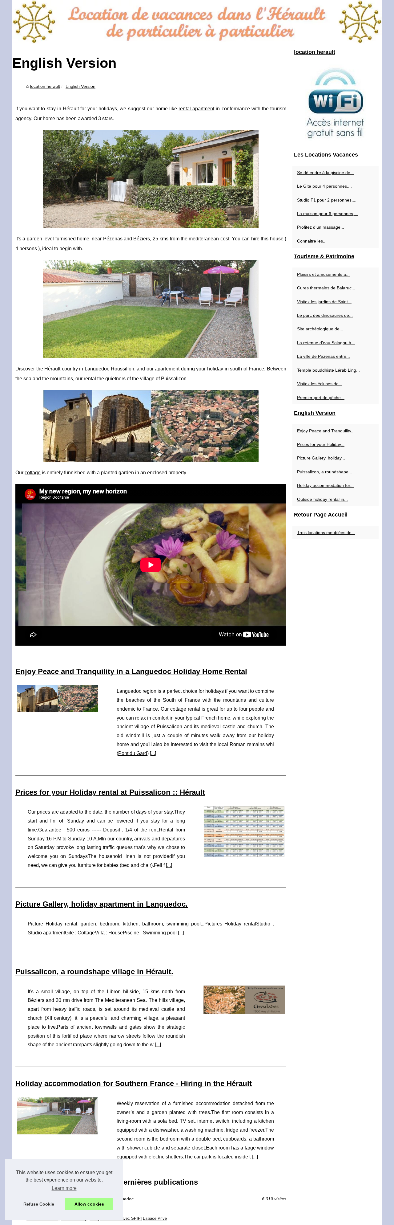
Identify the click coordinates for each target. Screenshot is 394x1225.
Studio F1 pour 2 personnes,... (326, 200)
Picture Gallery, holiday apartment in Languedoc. (101, 904)
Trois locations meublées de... (326, 532)
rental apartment (196, 108)
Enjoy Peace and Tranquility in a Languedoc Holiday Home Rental (131, 671)
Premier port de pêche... (320, 397)
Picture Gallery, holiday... (321, 457)
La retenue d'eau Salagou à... (326, 342)
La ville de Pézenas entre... (323, 356)
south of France (247, 368)
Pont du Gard (132, 753)
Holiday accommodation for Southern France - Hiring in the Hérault (133, 1083)
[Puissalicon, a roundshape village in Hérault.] (244, 999)
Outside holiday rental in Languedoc (98, 1199)
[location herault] (197, 21)
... (153, 753)
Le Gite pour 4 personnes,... (324, 186)
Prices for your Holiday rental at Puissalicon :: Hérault (110, 792)
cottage (33, 472)
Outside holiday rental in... (322, 499)
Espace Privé (155, 1218)
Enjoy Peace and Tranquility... (326, 430)
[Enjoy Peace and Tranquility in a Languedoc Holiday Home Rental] (57, 698)
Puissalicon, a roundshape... (324, 471)
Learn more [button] (64, 1188)
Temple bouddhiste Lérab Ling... (328, 370)
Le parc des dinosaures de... (325, 315)
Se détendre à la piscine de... (325, 172)
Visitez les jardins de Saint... (324, 301)
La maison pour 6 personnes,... (327, 213)
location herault (45, 86)
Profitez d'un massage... (320, 227)
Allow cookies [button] (89, 1204)
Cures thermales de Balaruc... (326, 287)
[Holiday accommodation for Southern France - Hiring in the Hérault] (57, 1115)
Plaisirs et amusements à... (323, 274)
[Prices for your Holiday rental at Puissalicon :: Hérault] (244, 830)
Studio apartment (46, 932)
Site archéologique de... (320, 328)
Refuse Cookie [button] (38, 1204)
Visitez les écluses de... (319, 383)
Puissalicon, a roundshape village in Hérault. (94, 971)
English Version (80, 86)
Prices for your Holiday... (320, 444)
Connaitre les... (312, 241)
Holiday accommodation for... (325, 485)
